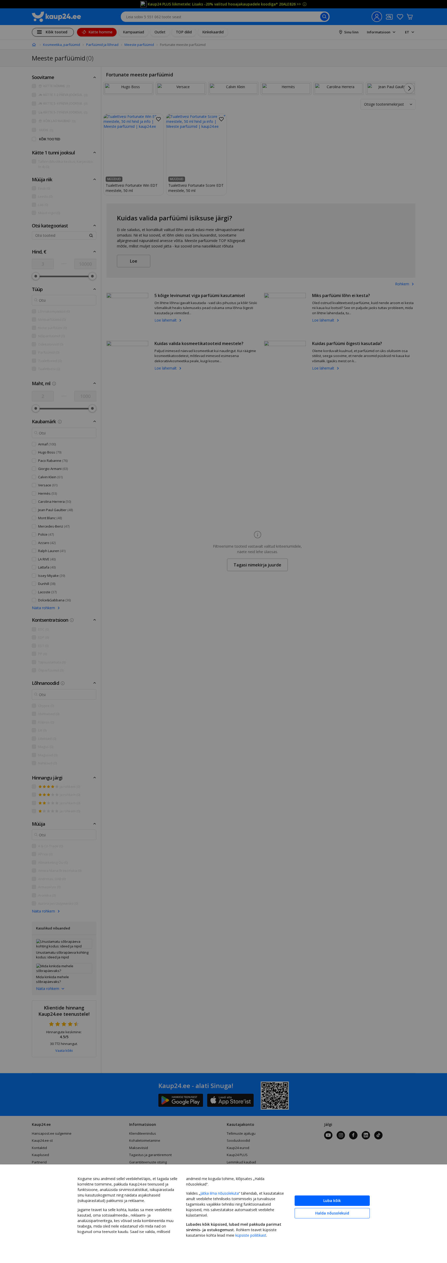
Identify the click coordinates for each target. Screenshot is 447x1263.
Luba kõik (332, 1200)
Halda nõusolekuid (332, 1213)
